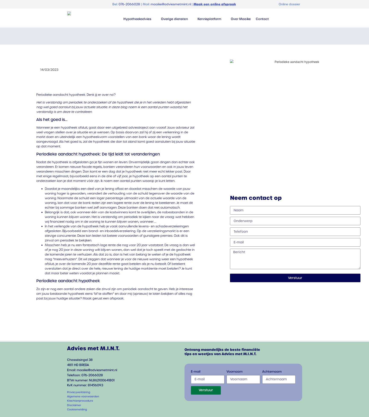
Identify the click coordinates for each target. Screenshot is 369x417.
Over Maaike (241, 19)
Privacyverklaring (78, 392)
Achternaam (272, 371)
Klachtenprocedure (80, 400)
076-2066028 (129, 4)
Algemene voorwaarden (83, 396)
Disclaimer (74, 405)
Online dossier (289, 4)
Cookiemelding (77, 409)
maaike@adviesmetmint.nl (171, 4)
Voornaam (235, 371)
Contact (262, 19)
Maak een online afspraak (214, 4)
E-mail (195, 371)
